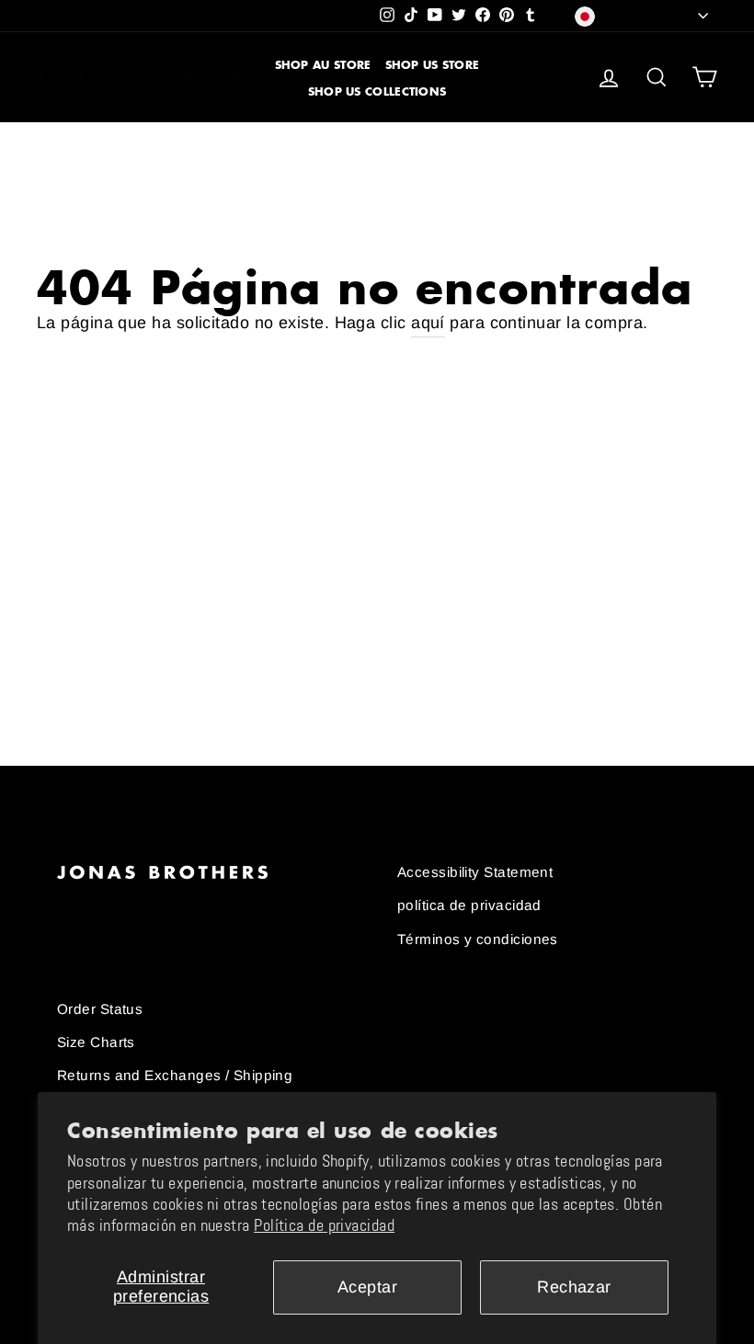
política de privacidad (469, 905)
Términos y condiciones (477, 939)
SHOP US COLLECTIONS (377, 91)
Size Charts (96, 1042)
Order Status (100, 1009)
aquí (428, 322)
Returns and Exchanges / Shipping (174, 1075)
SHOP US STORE (432, 65)
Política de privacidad (324, 1225)
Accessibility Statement (475, 872)
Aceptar (367, 1287)
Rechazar (574, 1287)
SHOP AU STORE (323, 65)
